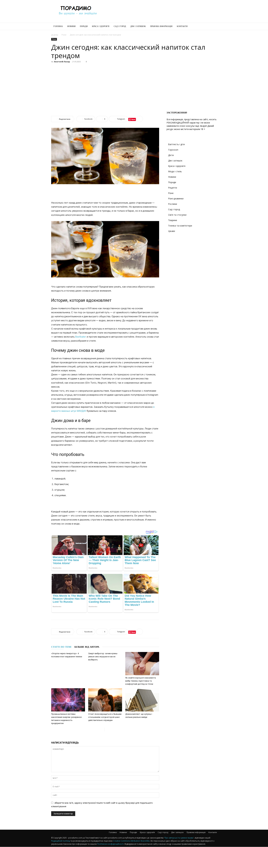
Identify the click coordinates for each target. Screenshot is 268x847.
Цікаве (171, 231)
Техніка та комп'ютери (180, 225)
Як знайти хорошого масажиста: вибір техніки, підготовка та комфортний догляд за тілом (140, 681)
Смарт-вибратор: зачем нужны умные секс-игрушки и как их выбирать (102, 656)
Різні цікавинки (175, 198)
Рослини (172, 203)
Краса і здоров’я (100, 26)
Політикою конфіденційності (110, 844)
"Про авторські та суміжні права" (179, 837)
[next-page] (107, 729)
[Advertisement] (160, 11)
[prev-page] (102, 729)
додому (54, 34)
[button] (213, 26)
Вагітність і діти (176, 144)
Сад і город (120, 26)
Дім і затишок (138, 26)
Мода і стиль (175, 171)
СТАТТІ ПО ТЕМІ (61, 646)
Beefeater (80, 336)
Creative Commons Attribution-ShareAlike (131, 841)
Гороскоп (173, 149)
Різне (64, 34)
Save (133, 119)
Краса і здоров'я (176, 166)
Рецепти (172, 187)
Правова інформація (161, 26)
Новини (71, 26)
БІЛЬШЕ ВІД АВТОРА (86, 646)
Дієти (171, 155)
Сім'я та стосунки (177, 214)
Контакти (182, 26)
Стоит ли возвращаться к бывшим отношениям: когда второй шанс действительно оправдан (104, 717)
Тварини (172, 220)
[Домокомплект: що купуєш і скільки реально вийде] (142, 699)
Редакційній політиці (60, 841)
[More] (139, 119)
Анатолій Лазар (62, 61)
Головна (58, 26)
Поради (84, 26)
